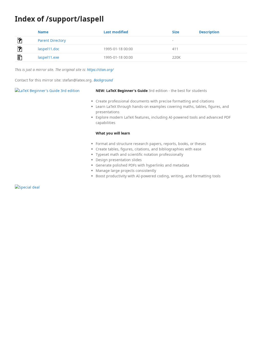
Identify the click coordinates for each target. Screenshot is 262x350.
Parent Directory (52, 40)
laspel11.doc (48, 48)
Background (103, 80)
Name (43, 31)
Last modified (116, 31)
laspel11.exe (48, 57)
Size (175, 31)
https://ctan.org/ (100, 69)
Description (209, 31)
